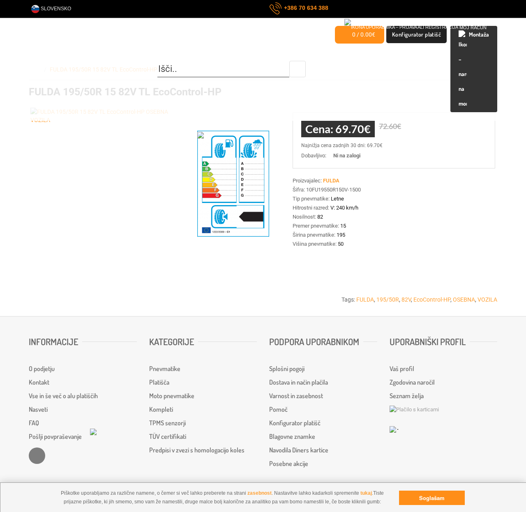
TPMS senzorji (167, 423)
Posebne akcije (288, 463)
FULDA (365, 299)
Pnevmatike (164, 368)
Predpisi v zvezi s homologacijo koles (197, 450)
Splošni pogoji (287, 368)
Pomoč (278, 409)
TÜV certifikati (167, 436)
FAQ (34, 423)
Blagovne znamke (292, 436)
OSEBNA (464, 299)
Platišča (159, 382)
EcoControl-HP (431, 299)
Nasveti (38, 409)
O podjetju (42, 368)
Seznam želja (407, 396)
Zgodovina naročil (412, 382)
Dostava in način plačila (298, 382)
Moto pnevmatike (171, 396)
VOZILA (487, 299)
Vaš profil (402, 368)
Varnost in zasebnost (296, 396)
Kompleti (161, 409)
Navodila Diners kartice (298, 450)
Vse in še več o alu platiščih (63, 396)
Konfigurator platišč (295, 423)
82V (406, 299)
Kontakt (39, 382)
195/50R (387, 299)
